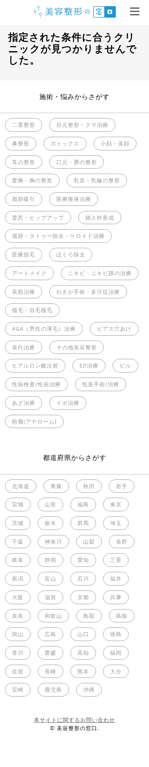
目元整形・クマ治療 (82, 124)
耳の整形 (23, 162)
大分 (116, 671)
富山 (50, 578)
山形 (50, 504)
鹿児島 (53, 689)
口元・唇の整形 (76, 162)
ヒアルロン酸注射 (35, 365)
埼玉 (116, 523)
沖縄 (89, 689)
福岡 (116, 652)
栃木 (50, 523)
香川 (18, 652)
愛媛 (50, 652)
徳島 (116, 634)
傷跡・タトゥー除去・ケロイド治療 (58, 236)
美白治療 (23, 347)
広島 (50, 634)
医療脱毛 (23, 254)
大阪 (18, 597)
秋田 (89, 486)
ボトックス (64, 143)
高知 (83, 652)
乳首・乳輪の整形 (97, 180)
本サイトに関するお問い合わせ (74, 719)
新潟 (18, 578)
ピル (125, 365)
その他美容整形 (76, 347)
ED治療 (89, 365)
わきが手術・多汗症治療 (88, 291)
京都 (83, 597)
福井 (116, 578)
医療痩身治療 (73, 199)
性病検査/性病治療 (36, 384)
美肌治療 (23, 291)
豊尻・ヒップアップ (38, 217)
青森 (56, 486)
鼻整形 (20, 143)
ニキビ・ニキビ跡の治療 (100, 273)
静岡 (50, 560)
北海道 (20, 486)
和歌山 (53, 615)
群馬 (83, 523)
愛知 (83, 560)
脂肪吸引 (23, 199)
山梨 (89, 541)
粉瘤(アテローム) (34, 421)
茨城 (18, 523)
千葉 (18, 541)
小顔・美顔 (115, 143)
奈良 (18, 615)
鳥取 (89, 615)
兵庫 (116, 597)
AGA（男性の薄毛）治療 (44, 328)
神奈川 (53, 541)
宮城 (18, 504)
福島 (83, 504)
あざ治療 (23, 402)
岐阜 (18, 560)
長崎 (50, 671)
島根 (121, 615)
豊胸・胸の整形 (32, 180)
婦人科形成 (99, 217)
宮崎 (18, 689)
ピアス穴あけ (114, 328)
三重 (116, 560)
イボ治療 (67, 402)
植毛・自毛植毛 (32, 310)
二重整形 (23, 124)
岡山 (18, 634)
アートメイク (29, 273)
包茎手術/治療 (100, 384)
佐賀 (18, 671)
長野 (121, 541)
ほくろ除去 (70, 254)
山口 (83, 634)
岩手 (121, 486)
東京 (116, 504)
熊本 (83, 671)
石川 (83, 578)
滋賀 (50, 597)
